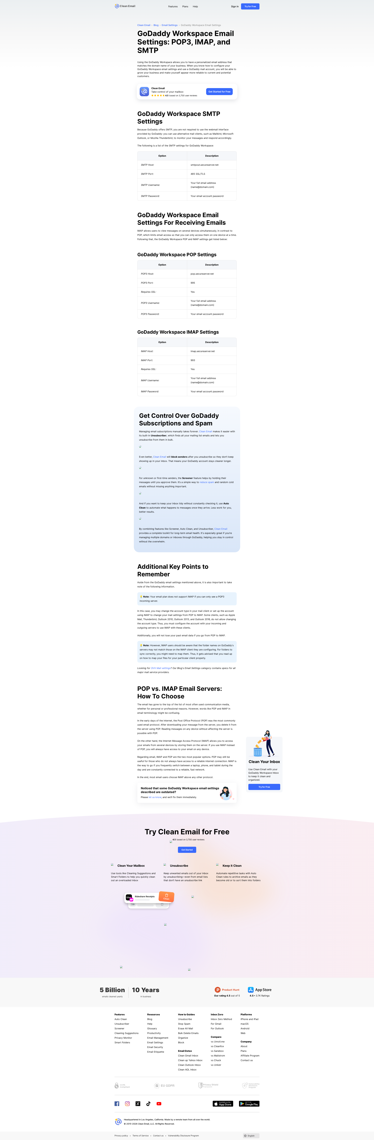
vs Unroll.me (218, 1041)
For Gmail (216, 1023)
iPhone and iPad (249, 1019)
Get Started (187, 849)
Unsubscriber (122, 1023)
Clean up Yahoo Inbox (190, 1060)
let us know (155, 797)
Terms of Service (141, 1135)
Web (243, 1033)
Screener (119, 1028)
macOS (245, 1023)
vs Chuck (216, 1060)
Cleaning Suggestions (126, 1033)
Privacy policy (121, 1135)
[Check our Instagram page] (127, 1103)
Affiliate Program (250, 1055)
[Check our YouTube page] (159, 1103)
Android (245, 1028)
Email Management (157, 1037)
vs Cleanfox (217, 1046)
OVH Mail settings (161, 668)
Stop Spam (184, 1023)
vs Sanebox (217, 1050)
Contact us (247, 1060)
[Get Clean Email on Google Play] (249, 1104)
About (244, 1046)
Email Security (155, 1047)
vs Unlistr (216, 1064)
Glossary (152, 1028)
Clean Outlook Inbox (189, 1064)
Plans (185, 6)
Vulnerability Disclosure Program (183, 1135)
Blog (149, 1019)
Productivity (154, 1033)
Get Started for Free (219, 91)
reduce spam (207, 482)
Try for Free (250, 6)
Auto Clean (121, 1019)
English (251, 1135)
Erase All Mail (185, 1028)
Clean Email (205, 431)
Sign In (235, 6)
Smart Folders (122, 1042)
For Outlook (217, 1028)
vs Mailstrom (218, 1055)
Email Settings (155, 1042)
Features (173, 6)
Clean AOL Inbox (187, 1069)
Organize (183, 1037)
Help (195, 6)
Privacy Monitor (123, 1037)
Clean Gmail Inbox (188, 1055)
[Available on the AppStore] (223, 1104)
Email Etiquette (155, 1051)
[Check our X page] (138, 1103)
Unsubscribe (185, 1019)
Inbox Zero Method (221, 1019)
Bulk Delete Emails (188, 1033)
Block (181, 1042)
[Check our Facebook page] (117, 1103)
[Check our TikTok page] (148, 1103)
